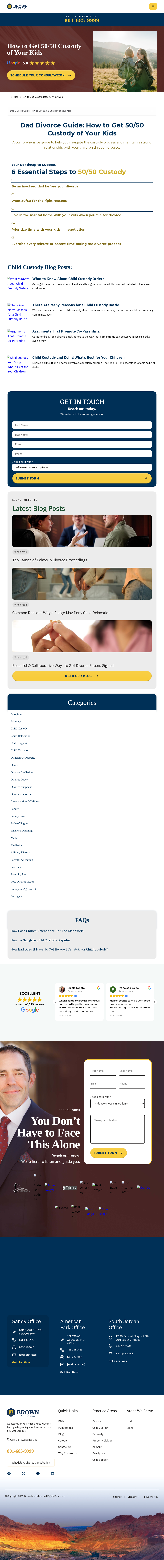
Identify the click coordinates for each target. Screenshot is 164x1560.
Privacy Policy (151, 1496)
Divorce (15, 765)
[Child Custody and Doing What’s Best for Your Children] (19, 367)
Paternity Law (19, 874)
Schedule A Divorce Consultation (31, 1462)
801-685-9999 (82, 20)
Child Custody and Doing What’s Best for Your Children (78, 357)
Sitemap (117, 1496)
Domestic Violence (22, 794)
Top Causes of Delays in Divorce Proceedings (49, 559)
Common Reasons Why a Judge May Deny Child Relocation (61, 612)
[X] (23, 1473)
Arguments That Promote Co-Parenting (65, 331)
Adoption (16, 714)
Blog (16, 96)
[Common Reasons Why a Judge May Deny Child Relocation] (82, 584)
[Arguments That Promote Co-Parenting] (19, 340)
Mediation (17, 845)
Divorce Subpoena (21, 786)
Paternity (16, 867)
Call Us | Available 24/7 (24, 1439)
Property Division (102, 1440)
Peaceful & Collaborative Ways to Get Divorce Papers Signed (63, 665)
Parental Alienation (22, 859)
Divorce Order (19, 779)
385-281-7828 (74, 1349)
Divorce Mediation (22, 772)
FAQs (61, 1421)
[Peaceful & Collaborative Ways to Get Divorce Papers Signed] (82, 636)
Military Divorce (20, 852)
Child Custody (19, 728)
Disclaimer (133, 1496)
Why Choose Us (67, 1453)
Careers (63, 1440)
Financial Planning (22, 830)
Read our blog (78, 676)
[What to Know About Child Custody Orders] (19, 288)
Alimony (16, 721)
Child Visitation (20, 750)
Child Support (19, 743)
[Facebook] (9, 1473)
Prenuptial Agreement (23, 889)
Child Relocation (20, 735)
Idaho (130, 1427)
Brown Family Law (33, 1496)
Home (9, 97)
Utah (130, 1421)
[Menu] (153, 6)
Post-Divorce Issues (22, 881)
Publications (65, 1427)
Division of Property (23, 757)
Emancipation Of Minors (25, 801)
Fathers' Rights (19, 823)
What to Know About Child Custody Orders (68, 278)
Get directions (21, 1362)
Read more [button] (65, 1015)
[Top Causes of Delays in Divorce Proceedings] (82, 531)
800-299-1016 (26, 1347)
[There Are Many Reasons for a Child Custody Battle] (19, 314)
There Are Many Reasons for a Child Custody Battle (75, 305)
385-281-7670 (123, 1346)
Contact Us (65, 1447)
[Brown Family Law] (17, 6)
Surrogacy (17, 896)
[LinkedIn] (52, 1473)
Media (14, 837)
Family (15, 808)
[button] (154, 1001)
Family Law (18, 816)
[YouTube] (38, 1473)
